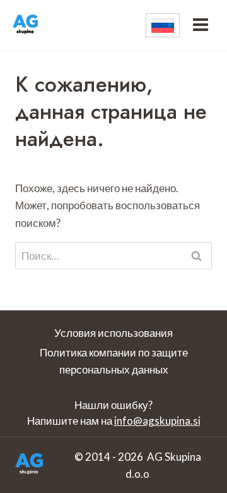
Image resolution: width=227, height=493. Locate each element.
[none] (163, 25)
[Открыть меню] (200, 25)
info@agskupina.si (157, 420)
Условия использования (113, 332)
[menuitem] (163, 25)
